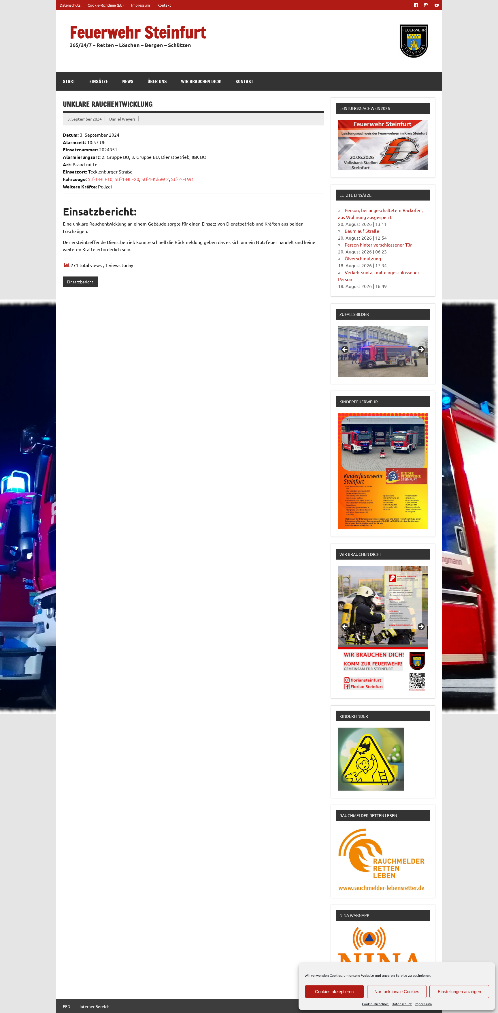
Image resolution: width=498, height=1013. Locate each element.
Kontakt (164, 5)
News (127, 81)
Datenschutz (402, 1003)
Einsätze (98, 81)
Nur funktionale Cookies (396, 991)
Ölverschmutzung (363, 258)
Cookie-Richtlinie (375, 1003)
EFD (66, 1006)
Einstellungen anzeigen (459, 991)
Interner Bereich (95, 1006)
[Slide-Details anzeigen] (383, 351)
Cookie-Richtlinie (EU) (106, 5)
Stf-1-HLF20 (127, 179)
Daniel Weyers (122, 118)
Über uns (157, 81)
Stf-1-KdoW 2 (155, 179)
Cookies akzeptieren (334, 991)
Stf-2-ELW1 (182, 179)
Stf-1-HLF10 (100, 179)
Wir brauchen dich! (201, 81)
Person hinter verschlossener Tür (378, 244)
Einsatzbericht (80, 281)
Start (69, 81)
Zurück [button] (345, 350)
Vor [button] (420, 350)
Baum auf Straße (362, 231)
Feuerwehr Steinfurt (138, 32)
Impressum (423, 1003)
